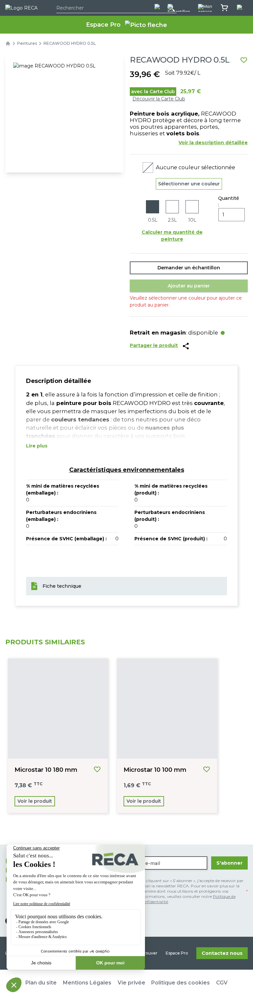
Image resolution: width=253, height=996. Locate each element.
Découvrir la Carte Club (158, 99)
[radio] (152, 212)
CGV (222, 983)
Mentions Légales (87, 983)
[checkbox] (187, 891)
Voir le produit (34, 801)
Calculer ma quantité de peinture (172, 235)
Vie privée (131, 983)
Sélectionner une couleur (189, 184)
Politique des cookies (180, 983)
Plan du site (41, 983)
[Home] (8, 43)
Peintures (27, 43)
